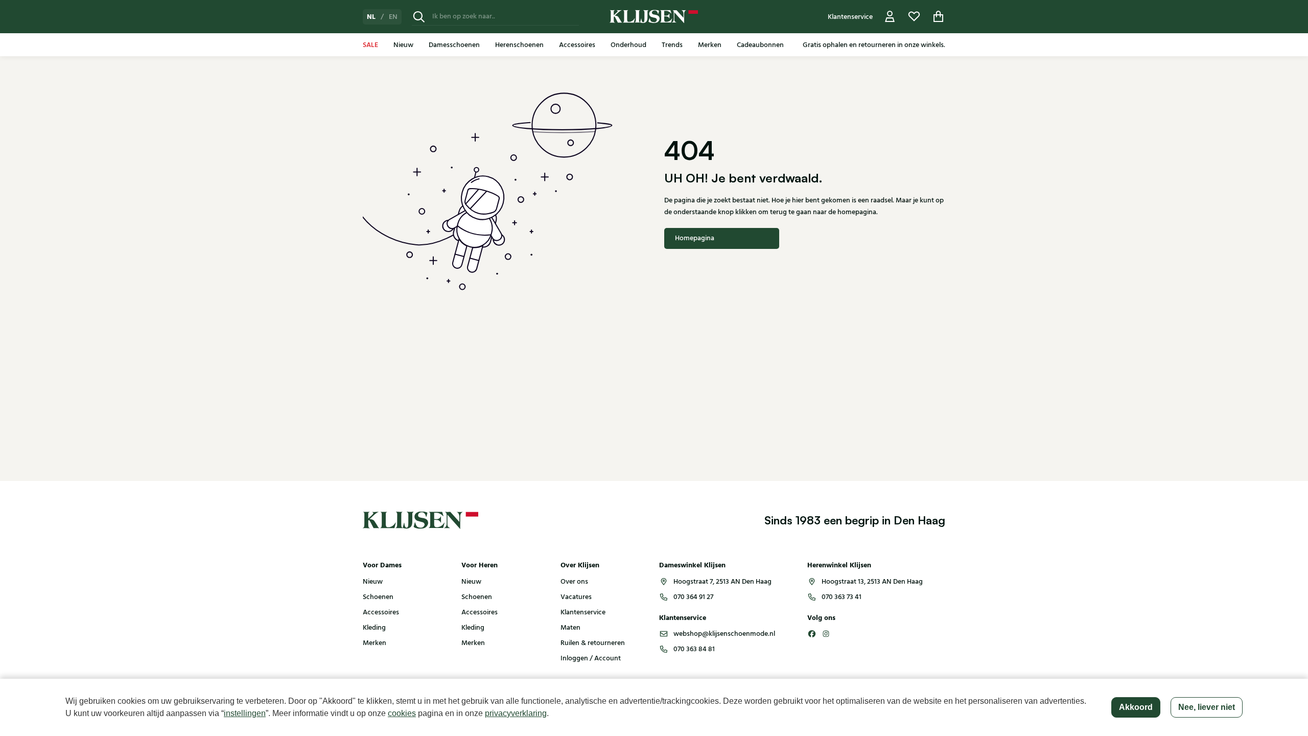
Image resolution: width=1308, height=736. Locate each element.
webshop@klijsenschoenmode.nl (724, 634)
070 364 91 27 (693, 597)
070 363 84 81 (694, 649)
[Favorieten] (914, 16)
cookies (402, 713)
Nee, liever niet (1206, 707)
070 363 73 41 (841, 597)
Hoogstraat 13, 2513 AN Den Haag (872, 582)
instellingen (245, 713)
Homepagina (694, 238)
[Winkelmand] (938, 16)
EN (393, 17)
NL (371, 16)
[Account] (890, 16)
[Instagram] (826, 634)
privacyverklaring (516, 713)
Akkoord (1136, 707)
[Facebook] (811, 634)
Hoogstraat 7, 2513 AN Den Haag (722, 582)
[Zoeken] (419, 17)
